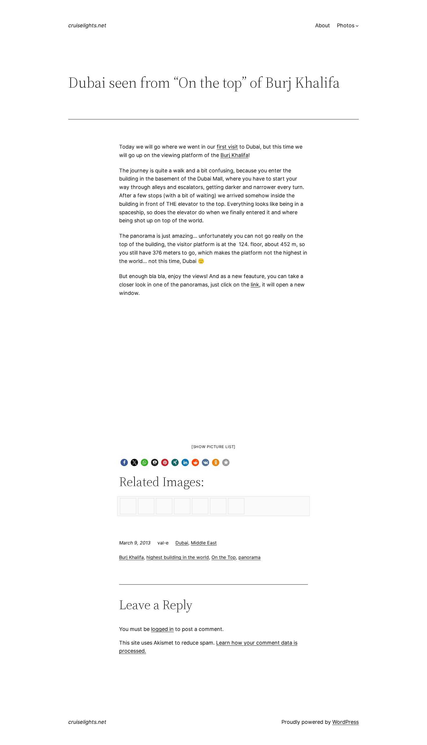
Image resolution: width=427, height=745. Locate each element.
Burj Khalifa (234, 155)
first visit (227, 147)
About (322, 25)
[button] (124, 462)
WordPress (345, 722)
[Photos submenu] (357, 25)
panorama (249, 557)
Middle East (204, 543)
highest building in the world (177, 557)
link (255, 285)
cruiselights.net (87, 25)
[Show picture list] (213, 446)
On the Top (223, 557)
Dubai (181, 543)
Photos (345, 25)
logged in (162, 629)
